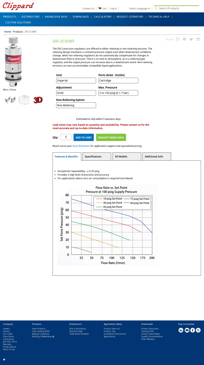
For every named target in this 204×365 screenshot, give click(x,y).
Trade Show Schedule (79, 334)
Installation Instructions (115, 334)
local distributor (81, 146)
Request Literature (40, 334)
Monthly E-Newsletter (43, 336)
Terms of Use (9, 349)
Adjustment (64, 87)
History (6, 331)
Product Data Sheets (150, 334)
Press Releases (148, 339)
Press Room (8, 336)
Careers (6, 328)
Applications (109, 336)
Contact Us (88, 8)
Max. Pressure (107, 87)
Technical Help (75, 331)
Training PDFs (147, 331)
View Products (38, 328)
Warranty (7, 344)
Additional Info (154, 156)
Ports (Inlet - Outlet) (111, 75)
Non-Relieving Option (70, 100)
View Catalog (38, 331)
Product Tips (110, 331)
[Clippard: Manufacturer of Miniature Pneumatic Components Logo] (18, 6)
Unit (59, 75)
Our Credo (8, 334)
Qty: (55, 137)
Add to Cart (84, 137)
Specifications (93, 156)
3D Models (121, 156)
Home (7, 31)
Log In (113, 8)
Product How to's (112, 328)
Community (8, 339)
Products (18, 31)
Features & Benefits (66, 156)
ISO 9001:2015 (10, 341)
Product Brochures (150, 328)
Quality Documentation (152, 336)
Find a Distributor (77, 328)
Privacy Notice (9, 347)
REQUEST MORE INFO (111, 137)
